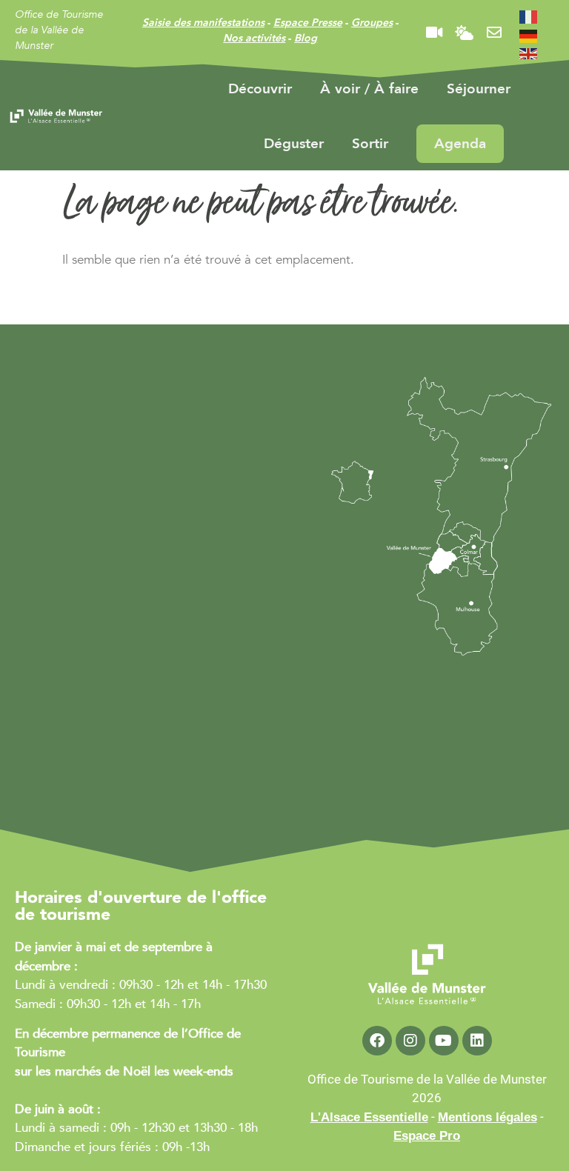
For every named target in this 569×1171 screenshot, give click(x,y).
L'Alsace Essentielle (369, 1117)
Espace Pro (426, 1136)
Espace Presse (307, 23)
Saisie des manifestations (203, 23)
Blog (305, 38)
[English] (529, 53)
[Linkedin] (477, 1040)
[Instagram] (410, 1040)
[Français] (529, 15)
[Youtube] (444, 1040)
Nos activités (254, 38)
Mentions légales (487, 1117)
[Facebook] (377, 1040)
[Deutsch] (529, 35)
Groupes (372, 23)
